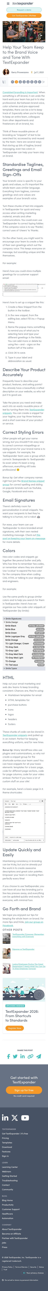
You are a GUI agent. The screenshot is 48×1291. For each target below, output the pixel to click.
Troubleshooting (10, 1180)
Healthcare (7, 1213)
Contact (6, 1184)
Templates (7, 1142)
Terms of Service (21, 1267)
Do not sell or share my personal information (21, 1280)
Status (41, 1267)
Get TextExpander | (24, 15)
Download (7, 1147)
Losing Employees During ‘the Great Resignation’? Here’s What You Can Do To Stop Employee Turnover (28, 966)
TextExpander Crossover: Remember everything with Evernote (28, 935)
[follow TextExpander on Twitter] (15, 1119)
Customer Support (11, 1209)
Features (6, 1151)
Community (7, 1189)
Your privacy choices (35, 1273)
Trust (5, 1269)
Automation (7, 1218)
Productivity (7, 1204)
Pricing (5, 1138)
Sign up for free (24, 1090)
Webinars (6, 1171)
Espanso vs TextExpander (23, 949)
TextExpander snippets (15, 735)
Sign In (5, 1156)
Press (4, 1247)
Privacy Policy (7, 1267)
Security (33, 1267)
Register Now (14, 1028)
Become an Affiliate (11, 1233)
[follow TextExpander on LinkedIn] (6, 1119)
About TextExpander (12, 1229)
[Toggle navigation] (8, 3)
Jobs (4, 1242)
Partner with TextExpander (15, 1238)
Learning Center (10, 1167)
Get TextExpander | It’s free (15, 1133)
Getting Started (9, 1176)
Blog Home (7, 1200)
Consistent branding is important (20, 92)
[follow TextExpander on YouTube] (26, 1119)
